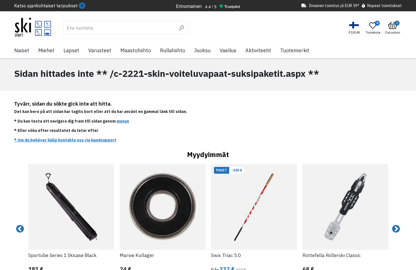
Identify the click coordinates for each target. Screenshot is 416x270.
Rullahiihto (172, 50)
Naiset (21, 50)
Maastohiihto (135, 50)
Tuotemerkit (294, 50)
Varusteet (99, 50)
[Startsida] (33, 27)
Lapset (71, 50)
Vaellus (228, 50)
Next (395, 229)
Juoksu (202, 50)
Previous (20, 229)
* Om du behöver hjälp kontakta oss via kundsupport (65, 140)
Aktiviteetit (258, 50)
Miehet (46, 50)
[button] (355, 28)
